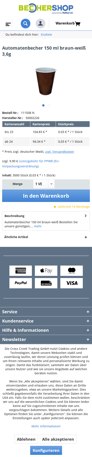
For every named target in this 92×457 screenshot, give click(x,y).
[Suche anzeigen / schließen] (25, 23)
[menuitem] (7, 23)
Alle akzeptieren (58, 439)
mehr (37, 226)
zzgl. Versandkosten (59, 152)
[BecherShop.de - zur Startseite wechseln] (46, 9)
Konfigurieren (46, 450)
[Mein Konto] (40, 23)
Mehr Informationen (46, 426)
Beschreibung (14, 216)
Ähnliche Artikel (16, 237)
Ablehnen (26, 439)
